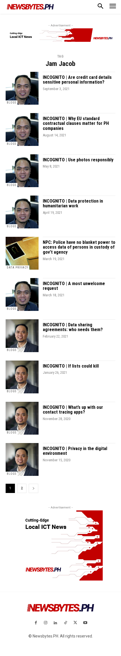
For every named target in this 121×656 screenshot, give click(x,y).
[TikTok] (65, 623)
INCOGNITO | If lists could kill (71, 366)
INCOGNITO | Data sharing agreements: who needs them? (73, 327)
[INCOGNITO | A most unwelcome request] (22, 294)
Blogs (11, 102)
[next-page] (33, 488)
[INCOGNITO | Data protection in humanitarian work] (22, 212)
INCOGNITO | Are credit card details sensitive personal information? (77, 80)
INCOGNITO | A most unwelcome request (74, 286)
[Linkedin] (55, 623)
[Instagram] (45, 623)
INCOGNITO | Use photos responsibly (78, 159)
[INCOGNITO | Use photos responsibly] (22, 170)
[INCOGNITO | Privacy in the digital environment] (22, 459)
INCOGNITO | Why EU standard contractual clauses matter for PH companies (76, 123)
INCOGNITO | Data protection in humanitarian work (73, 203)
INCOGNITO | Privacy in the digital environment (75, 451)
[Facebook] (35, 623)
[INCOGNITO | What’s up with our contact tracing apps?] (22, 418)
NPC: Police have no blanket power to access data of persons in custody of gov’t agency (79, 247)
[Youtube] (85, 623)
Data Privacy (17, 267)
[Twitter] (75, 623)
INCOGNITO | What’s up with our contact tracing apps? (73, 410)
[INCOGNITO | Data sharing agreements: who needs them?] (22, 335)
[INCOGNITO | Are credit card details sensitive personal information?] (22, 88)
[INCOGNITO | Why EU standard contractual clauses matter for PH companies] (22, 129)
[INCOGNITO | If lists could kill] (22, 377)
